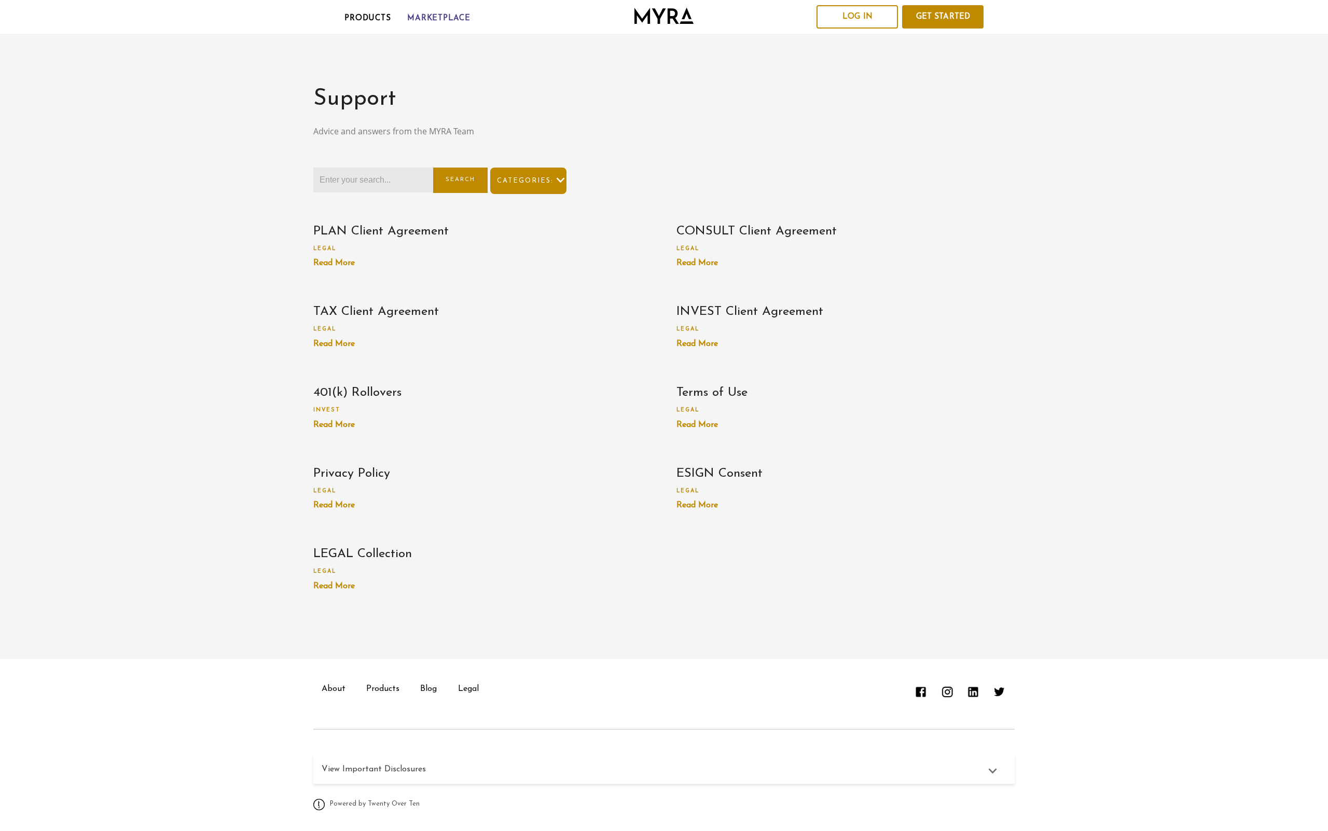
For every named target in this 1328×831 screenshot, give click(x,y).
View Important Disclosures (374, 769)
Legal (324, 249)
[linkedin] (973, 691)
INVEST (326, 410)
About (333, 689)
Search (460, 180)
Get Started (943, 17)
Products (367, 18)
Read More (334, 263)
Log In (857, 17)
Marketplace (438, 18)
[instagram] (947, 692)
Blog (428, 689)
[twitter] (999, 692)
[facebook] (921, 691)
